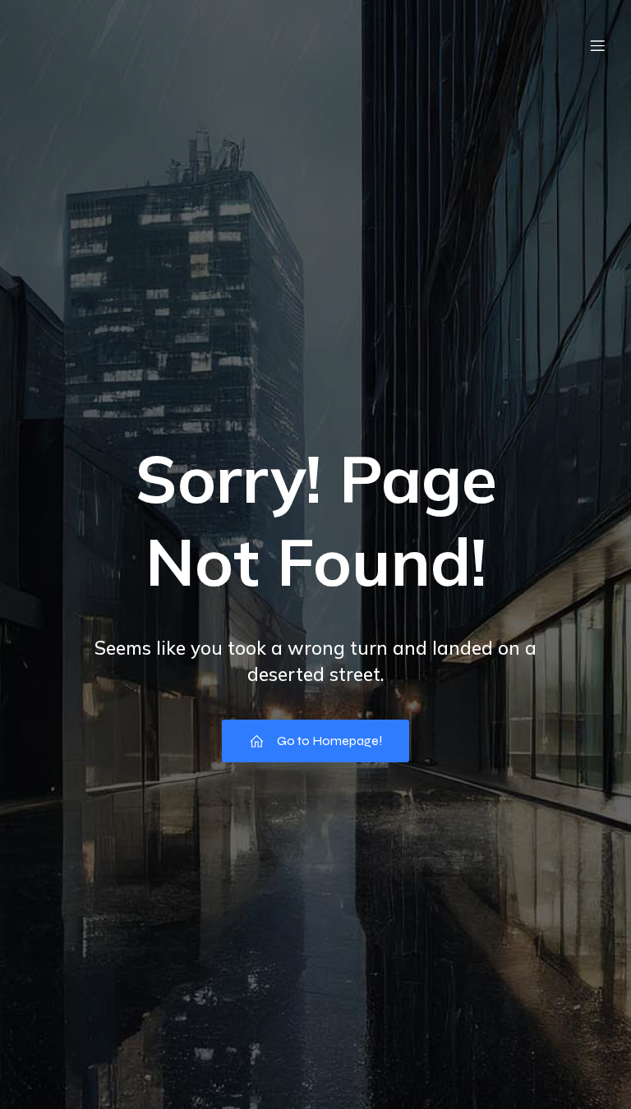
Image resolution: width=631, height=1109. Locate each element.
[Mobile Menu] (597, 45)
